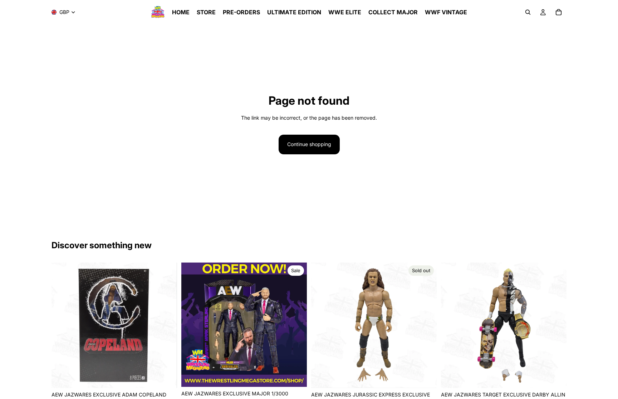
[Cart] (558, 12)
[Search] (528, 12)
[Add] (166, 376)
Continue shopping (309, 144)
